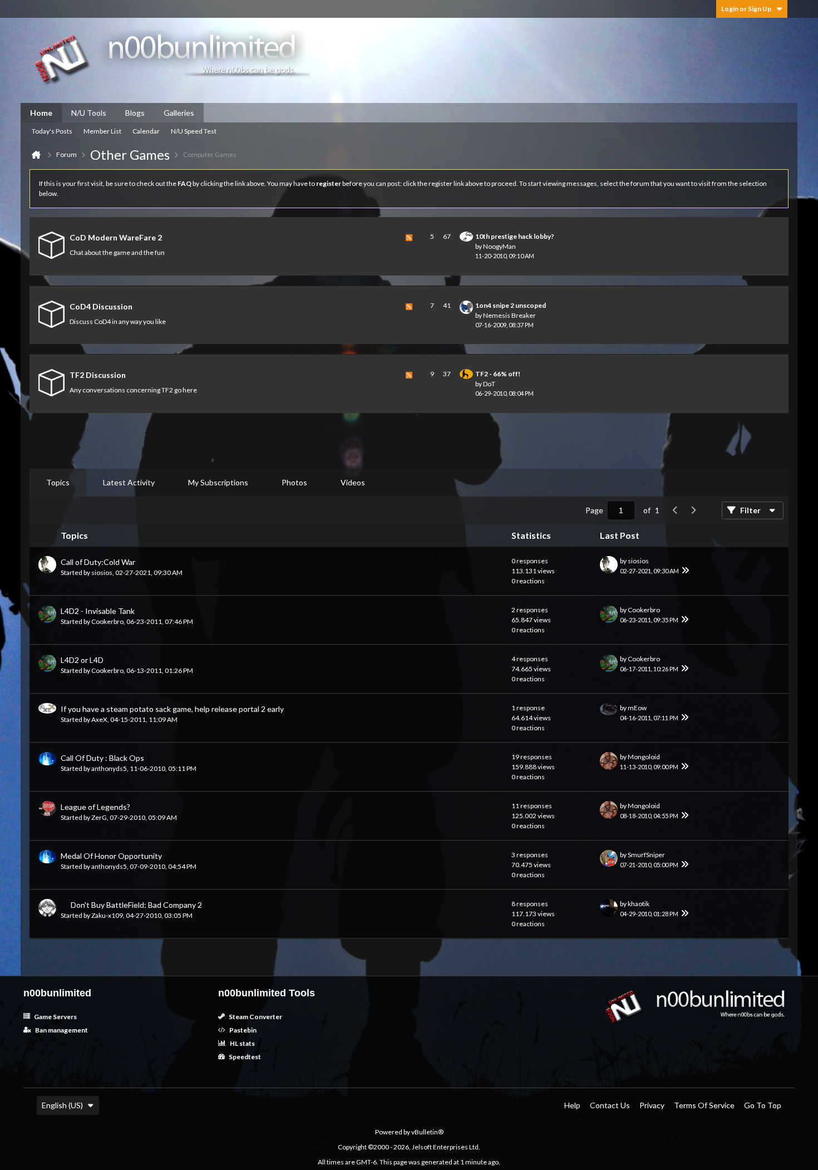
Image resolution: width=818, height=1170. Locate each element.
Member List (102, 131)
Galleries (179, 112)
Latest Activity (129, 482)
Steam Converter (255, 1016)
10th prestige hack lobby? (514, 236)
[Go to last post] (685, 571)
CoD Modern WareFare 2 (116, 237)
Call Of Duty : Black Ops (102, 758)
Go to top (762, 1105)
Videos (353, 482)
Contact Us (610, 1105)
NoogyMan (499, 246)
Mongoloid (644, 757)
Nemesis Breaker (509, 315)
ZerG (99, 817)
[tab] (57, 482)
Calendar (146, 131)
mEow (637, 708)
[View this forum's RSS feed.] (409, 246)
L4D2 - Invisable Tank (98, 611)
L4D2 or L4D (82, 660)
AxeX (99, 719)
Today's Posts (52, 131)
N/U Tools (88, 112)
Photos (294, 482)
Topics (58, 482)
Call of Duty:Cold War (98, 562)
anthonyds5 (109, 768)
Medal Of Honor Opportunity (111, 856)
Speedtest (244, 1057)
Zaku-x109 (107, 915)
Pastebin (242, 1030)
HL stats (242, 1043)
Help (572, 1105)
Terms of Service (704, 1105)
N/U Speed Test (193, 131)
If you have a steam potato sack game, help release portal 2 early (172, 709)
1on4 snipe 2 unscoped (510, 305)
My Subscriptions (218, 482)
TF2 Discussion (98, 375)
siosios (101, 572)
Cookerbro (107, 621)
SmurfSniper (646, 855)
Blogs (135, 112)
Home (41, 112)
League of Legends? (95, 807)
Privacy (651, 1105)
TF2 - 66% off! (497, 374)
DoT (489, 384)
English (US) (62, 1105)
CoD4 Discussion (101, 306)
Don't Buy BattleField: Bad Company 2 (136, 905)
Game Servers (55, 1016)
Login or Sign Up (746, 8)
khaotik (638, 903)
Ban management (61, 1030)
